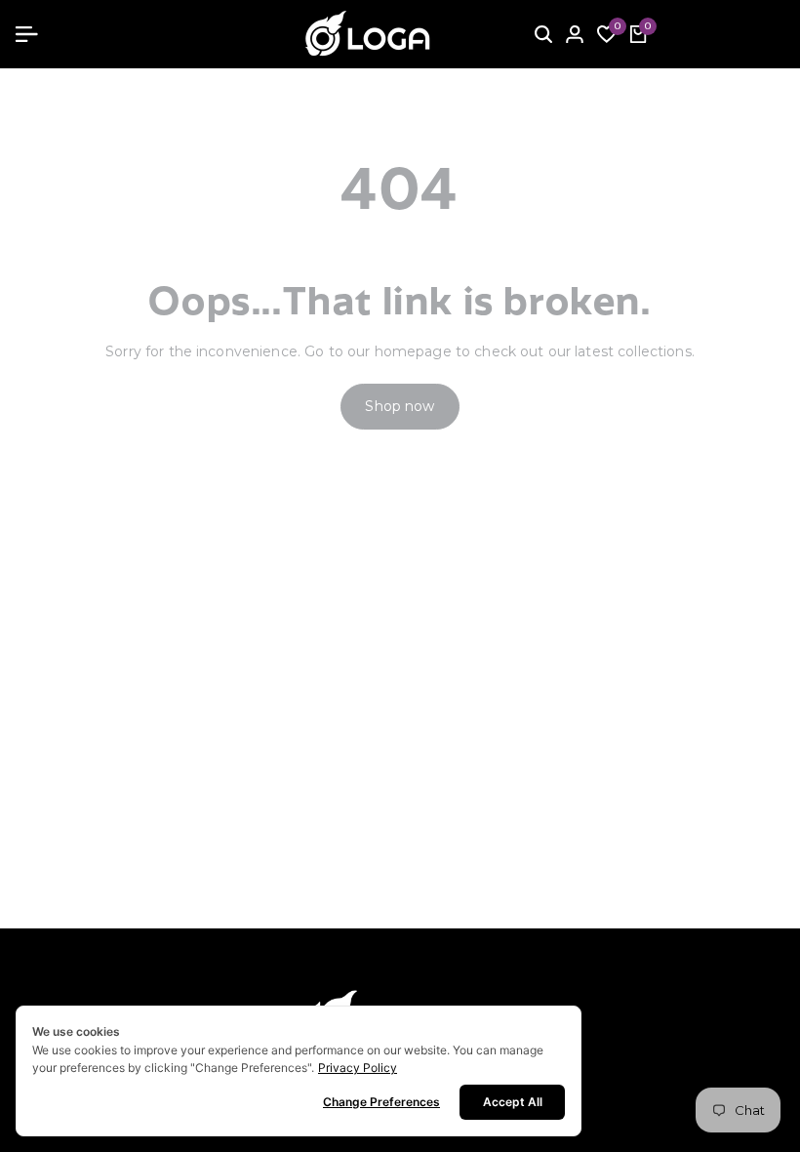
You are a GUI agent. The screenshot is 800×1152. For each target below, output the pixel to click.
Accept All (512, 1101)
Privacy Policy (357, 1067)
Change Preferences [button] (381, 1101)
